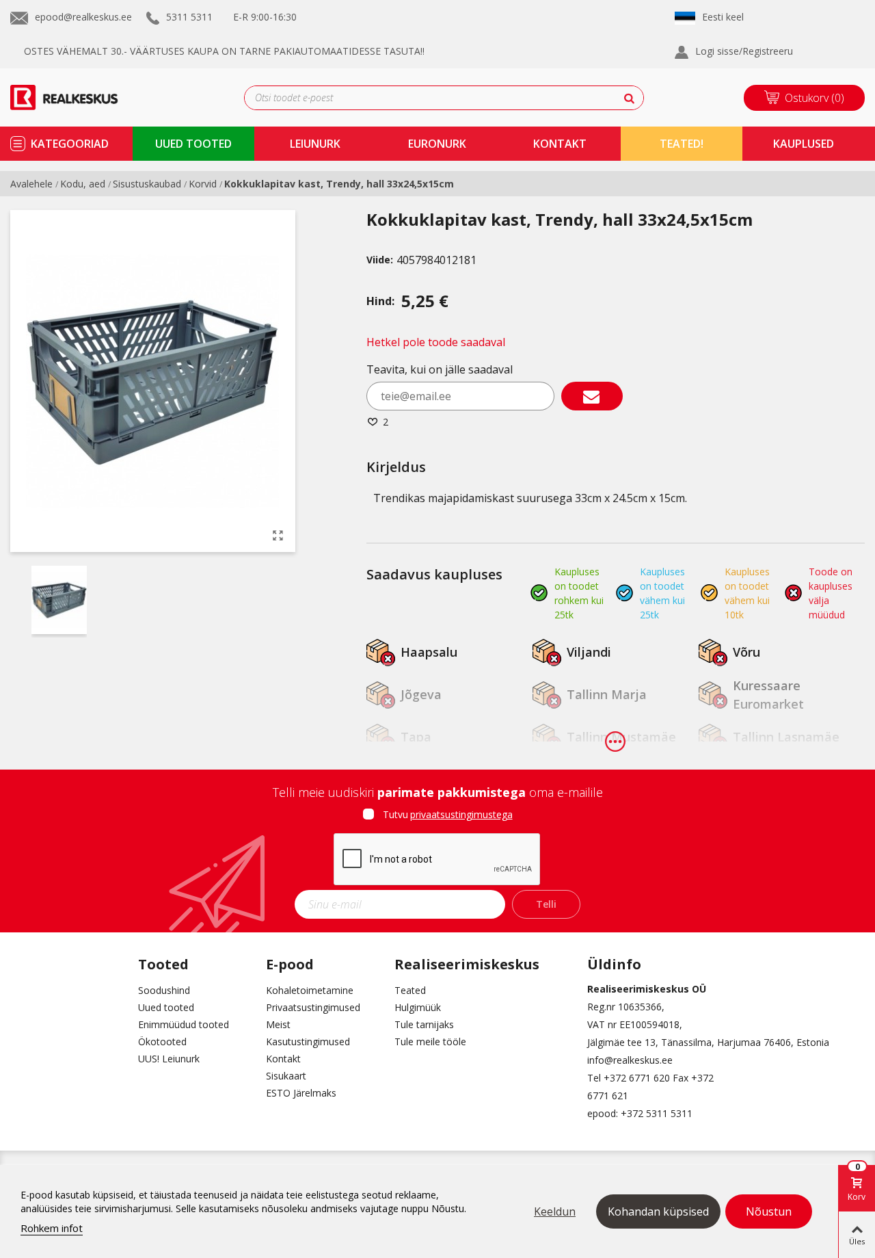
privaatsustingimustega (461, 814)
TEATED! (681, 143)
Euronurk (437, 143)
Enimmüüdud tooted (183, 1024)
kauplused (803, 143)
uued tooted (193, 143)
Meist (278, 1024)
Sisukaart (286, 1075)
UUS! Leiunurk (169, 1058)
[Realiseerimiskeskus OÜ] (80, 97)
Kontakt (283, 1058)
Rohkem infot (52, 1228)
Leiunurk (315, 143)
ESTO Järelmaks (301, 1092)
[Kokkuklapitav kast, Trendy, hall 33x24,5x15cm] (278, 535)
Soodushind (164, 990)
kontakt (560, 143)
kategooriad (70, 143)
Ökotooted (162, 1041)
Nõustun (769, 1211)
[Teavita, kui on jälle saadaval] (592, 396)
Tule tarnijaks (424, 1024)
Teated (410, 990)
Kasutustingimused (308, 1041)
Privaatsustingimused (313, 1007)
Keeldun (555, 1211)
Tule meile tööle (430, 1041)
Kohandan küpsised (658, 1211)
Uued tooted (166, 1007)
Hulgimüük (417, 1007)
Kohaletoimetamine (309, 990)
